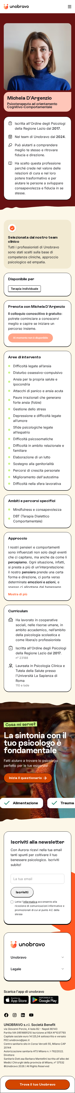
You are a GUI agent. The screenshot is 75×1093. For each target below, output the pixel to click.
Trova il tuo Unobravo (37, 1084)
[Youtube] (31, 1014)
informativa (30, 901)
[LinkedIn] (22, 1014)
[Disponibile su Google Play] (44, 1000)
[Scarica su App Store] (16, 1000)
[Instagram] (14, 1014)
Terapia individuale (24, 288)
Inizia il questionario (25, 778)
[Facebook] (6, 1014)
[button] (69, 7)
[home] (16, 6)
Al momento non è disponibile (30, 337)
